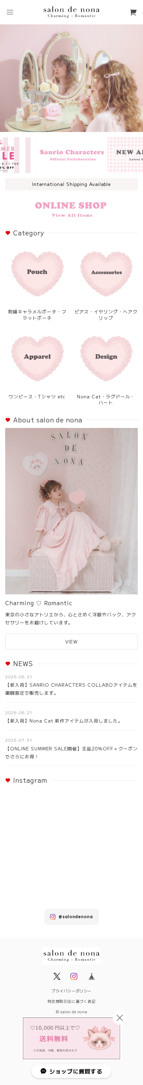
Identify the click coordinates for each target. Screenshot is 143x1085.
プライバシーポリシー (71, 990)
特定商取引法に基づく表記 (72, 1001)
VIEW (71, 641)
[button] (9, 12)
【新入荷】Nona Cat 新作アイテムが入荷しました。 (64, 720)
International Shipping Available (71, 184)
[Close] (120, 1018)
